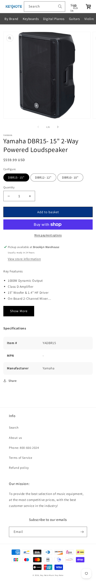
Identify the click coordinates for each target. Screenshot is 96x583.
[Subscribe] (82, 532)
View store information (24, 259)
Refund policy (19, 468)
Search (14, 427)
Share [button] (12, 381)
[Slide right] (58, 127)
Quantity (9, 187)
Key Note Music (47, 575)
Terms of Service (20, 458)
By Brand (11, 19)
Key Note (59, 575)
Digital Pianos (53, 19)
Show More (18, 311)
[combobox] (44, 7)
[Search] (60, 6)
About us (15, 438)
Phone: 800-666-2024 (24, 448)
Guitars (74, 19)
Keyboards (31, 19)
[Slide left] (38, 127)
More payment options (48, 235)
